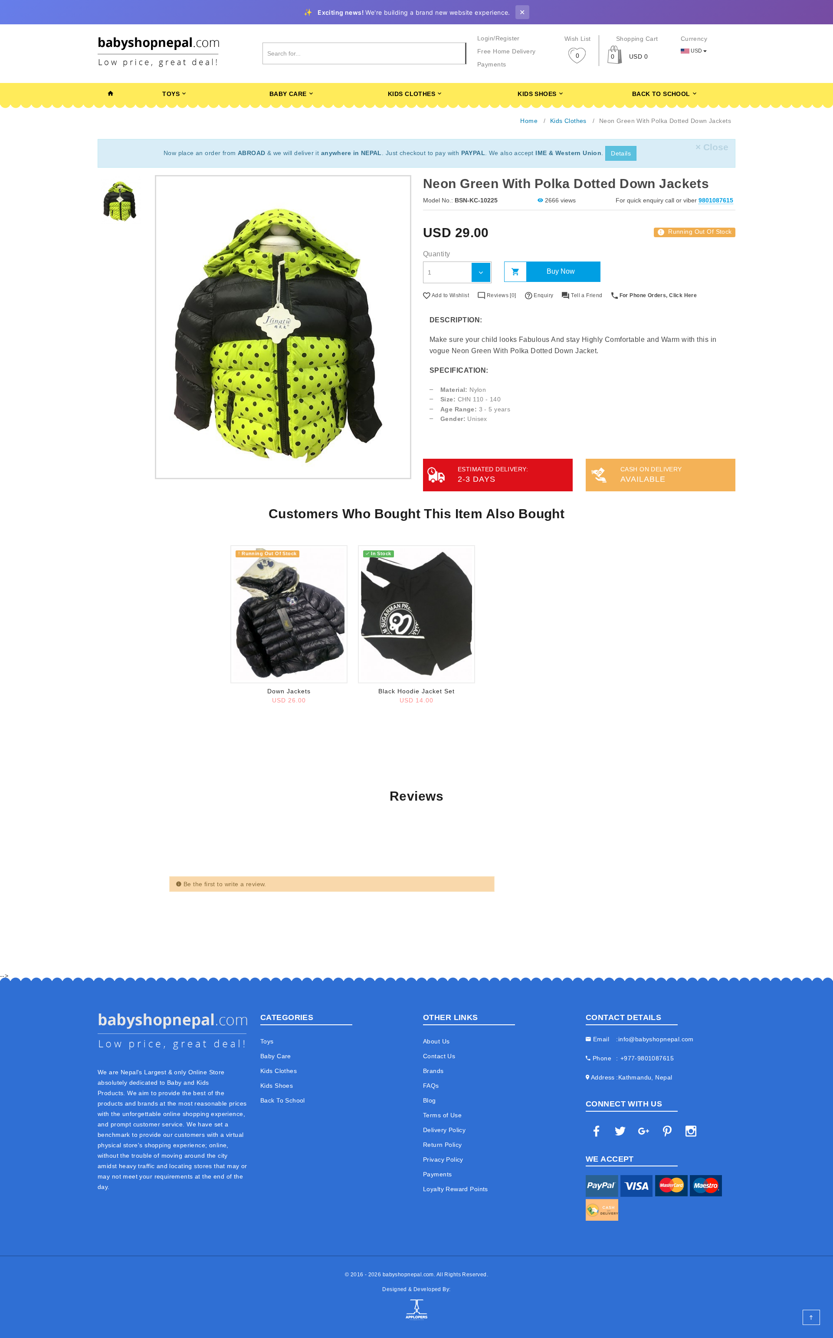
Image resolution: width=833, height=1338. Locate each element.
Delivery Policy (444, 1129)
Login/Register (498, 38)
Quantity (436, 254)
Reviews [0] (500, 295)
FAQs (431, 1085)
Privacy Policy (443, 1159)
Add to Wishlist (449, 295)
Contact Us (439, 1056)
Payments (491, 64)
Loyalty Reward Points (455, 1189)
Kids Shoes (537, 93)
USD (696, 51)
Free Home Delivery (506, 51)
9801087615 (716, 200)
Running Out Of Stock (696, 231)
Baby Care (288, 93)
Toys (171, 93)
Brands (433, 1070)
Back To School (661, 93)
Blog (429, 1100)
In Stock (381, 553)
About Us (436, 1041)
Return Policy (442, 1144)
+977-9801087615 (647, 1058)
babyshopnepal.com (408, 1275)
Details (621, 153)
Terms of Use (442, 1115)
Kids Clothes (411, 93)
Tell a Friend (586, 295)
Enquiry (542, 295)
